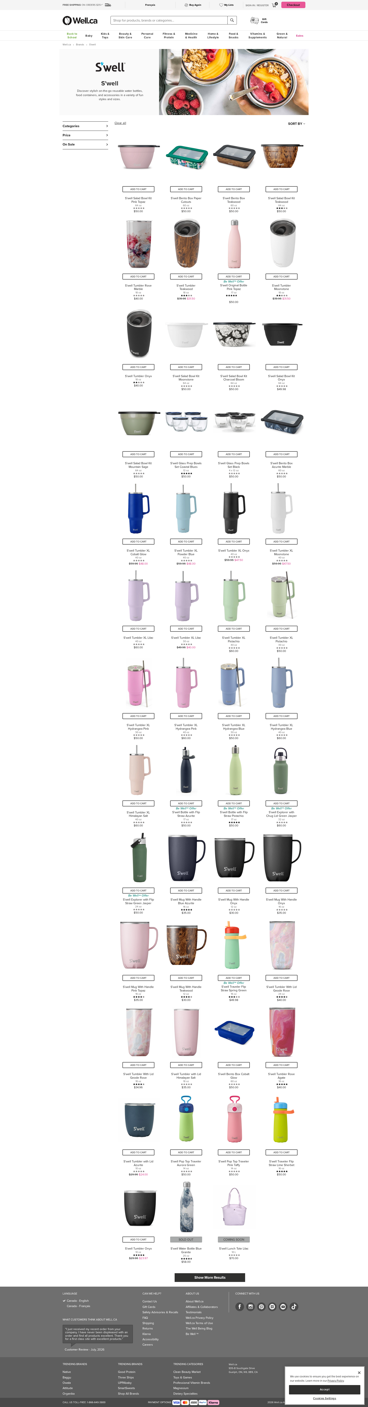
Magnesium (180, 1388)
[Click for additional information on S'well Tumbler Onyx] (138, 348)
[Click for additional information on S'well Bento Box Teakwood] (233, 170)
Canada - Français (78, 1306)
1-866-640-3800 (96, 1402)
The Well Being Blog (199, 1328)
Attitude (68, 1388)
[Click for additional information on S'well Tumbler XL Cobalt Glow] (138, 522)
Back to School (72, 35)
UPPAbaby (125, 1383)
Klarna (146, 1334)
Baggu (67, 1377)
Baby (89, 35)
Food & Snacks (234, 35)
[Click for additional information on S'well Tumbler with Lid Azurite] (138, 1133)
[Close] (359, 1372)
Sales (299, 35)
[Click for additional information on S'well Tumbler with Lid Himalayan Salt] (186, 1046)
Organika (69, 1393)
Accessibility (150, 1339)
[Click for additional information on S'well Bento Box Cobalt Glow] (233, 1046)
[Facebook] (239, 1306)
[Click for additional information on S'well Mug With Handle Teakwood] (186, 959)
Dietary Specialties (185, 1393)
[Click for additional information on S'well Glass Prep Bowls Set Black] (233, 435)
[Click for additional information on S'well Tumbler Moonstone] (281, 259)
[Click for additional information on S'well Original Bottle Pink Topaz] (233, 259)
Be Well (192, 1334)
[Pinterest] (261, 1306)
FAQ (145, 1318)
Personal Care (147, 35)
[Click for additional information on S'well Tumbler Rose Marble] (138, 259)
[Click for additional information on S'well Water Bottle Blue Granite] (186, 1220)
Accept (325, 1389)
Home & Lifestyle (213, 35)
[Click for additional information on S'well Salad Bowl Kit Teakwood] (281, 170)
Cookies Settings (324, 1398)
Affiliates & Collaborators (202, 1307)
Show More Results (210, 1277)
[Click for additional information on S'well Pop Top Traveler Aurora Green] (186, 1133)
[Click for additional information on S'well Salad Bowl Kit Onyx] (281, 348)
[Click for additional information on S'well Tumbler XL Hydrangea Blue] (233, 697)
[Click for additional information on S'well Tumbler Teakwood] (186, 259)
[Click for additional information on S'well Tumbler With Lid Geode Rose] (281, 959)
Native (67, 1372)
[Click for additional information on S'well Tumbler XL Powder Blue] (186, 522)
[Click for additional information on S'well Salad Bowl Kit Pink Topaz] (138, 170)
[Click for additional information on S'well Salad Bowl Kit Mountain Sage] (138, 435)
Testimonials (194, 1312)
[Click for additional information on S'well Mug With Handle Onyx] (233, 871)
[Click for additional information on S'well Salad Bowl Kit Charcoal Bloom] (233, 348)
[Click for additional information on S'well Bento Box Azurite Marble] (281, 435)
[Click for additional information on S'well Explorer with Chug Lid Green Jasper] (281, 784)
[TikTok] (294, 1306)
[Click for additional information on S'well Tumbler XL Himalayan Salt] (138, 784)
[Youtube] (283, 1306)
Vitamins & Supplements (258, 35)
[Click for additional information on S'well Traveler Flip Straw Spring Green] (233, 959)
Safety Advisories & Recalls (160, 1312)
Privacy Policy (336, 1380)
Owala (67, 1383)
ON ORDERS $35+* (83, 5)
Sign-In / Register (257, 5)
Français (150, 5)
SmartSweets (126, 1388)
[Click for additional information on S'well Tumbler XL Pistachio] (233, 609)
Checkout (293, 5)
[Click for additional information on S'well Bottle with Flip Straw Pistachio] (233, 784)
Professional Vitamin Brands (191, 1383)
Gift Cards (148, 1307)
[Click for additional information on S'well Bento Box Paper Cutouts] (186, 170)
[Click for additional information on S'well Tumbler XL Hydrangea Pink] (138, 697)
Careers (147, 1344)
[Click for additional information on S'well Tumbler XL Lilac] (138, 609)
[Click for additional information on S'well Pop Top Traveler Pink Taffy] (233, 1133)
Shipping (148, 1323)
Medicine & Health (191, 35)
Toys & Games (182, 1377)
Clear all (120, 123)
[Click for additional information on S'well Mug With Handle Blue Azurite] (186, 871)
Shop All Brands (128, 1393)
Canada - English (78, 1301)
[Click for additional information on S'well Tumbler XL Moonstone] (281, 522)
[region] (325, 1385)
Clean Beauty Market (187, 1372)
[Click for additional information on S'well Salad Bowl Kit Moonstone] (186, 348)
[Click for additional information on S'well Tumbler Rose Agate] (281, 1046)
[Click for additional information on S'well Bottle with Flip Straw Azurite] (186, 784)
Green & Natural (282, 35)
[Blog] (272, 1306)
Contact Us (149, 1301)
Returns (147, 1328)
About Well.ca (194, 1301)
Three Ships (126, 1377)
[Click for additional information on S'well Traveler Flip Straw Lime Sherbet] (281, 1133)
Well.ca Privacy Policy (199, 1318)
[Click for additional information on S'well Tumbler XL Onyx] (233, 522)
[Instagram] (250, 1306)
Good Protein (126, 1372)
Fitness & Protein (169, 35)
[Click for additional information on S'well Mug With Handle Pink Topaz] (138, 959)
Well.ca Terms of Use (199, 1323)
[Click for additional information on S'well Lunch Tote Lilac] (233, 1220)
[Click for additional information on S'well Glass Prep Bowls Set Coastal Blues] (186, 435)
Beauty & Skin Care (125, 35)
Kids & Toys (105, 35)
